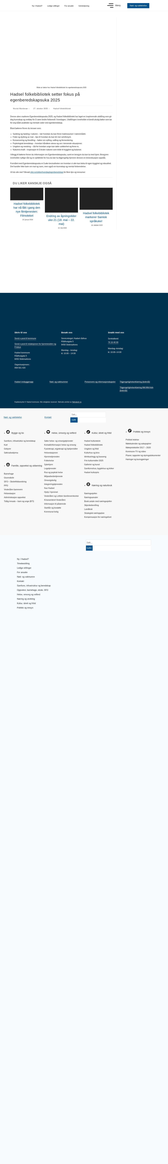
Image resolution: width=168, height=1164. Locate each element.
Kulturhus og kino (91, 453)
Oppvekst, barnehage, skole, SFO (32, 590)
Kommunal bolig (51, 512)
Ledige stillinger (53, 6)
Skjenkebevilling (91, 505)
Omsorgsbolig (50, 480)
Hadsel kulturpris (91, 472)
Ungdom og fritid (91, 449)
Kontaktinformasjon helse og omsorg (60, 445)
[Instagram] (16, 528)
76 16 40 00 (113, 342)
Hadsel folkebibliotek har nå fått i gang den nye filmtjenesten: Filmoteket (26, 209)
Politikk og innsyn (25, 608)
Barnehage (9, 474)
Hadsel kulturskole (92, 441)
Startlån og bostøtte (52, 508)
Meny (118, 5)
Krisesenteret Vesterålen (55, 500)
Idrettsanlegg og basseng (95, 457)
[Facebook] (8, 528)
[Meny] (110, 5)
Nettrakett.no (76, 402)
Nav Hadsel (49, 488)
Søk (74, 420)
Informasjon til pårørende (55, 504)
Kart (6, 445)
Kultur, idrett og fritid (26, 603)
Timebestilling (23, 563)
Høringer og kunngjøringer (137, 459)
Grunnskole (9, 478)
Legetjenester (50, 468)
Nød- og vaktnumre (26, 577)
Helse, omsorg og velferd (28, 594)
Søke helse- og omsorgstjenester (58, 441)
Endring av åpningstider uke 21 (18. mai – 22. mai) (61, 219)
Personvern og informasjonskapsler (100, 382)
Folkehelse (49, 461)
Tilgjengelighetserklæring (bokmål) (135, 382)
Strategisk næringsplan (94, 513)
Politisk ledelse (132, 440)
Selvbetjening (83, 6)
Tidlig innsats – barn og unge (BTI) (19, 501)
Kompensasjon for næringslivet (97, 517)
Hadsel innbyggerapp (24, 382)
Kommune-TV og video (136, 451)
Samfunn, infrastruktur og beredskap (19, 441)
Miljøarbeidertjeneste (53, 476)
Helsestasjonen (51, 453)
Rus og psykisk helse (53, 472)
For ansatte (69, 6)
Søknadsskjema (11, 453)
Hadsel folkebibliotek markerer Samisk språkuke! (96, 217)
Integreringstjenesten (53, 484)
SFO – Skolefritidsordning (15, 482)
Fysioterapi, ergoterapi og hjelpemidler (61, 449)
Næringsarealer (91, 497)
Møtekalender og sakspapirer (138, 444)
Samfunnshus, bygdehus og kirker (99, 468)
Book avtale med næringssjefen (98, 501)
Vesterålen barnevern (13, 489)
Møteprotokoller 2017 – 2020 (138, 448)
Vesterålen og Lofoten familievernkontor (61, 496)
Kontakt (48, 417)
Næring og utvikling (26, 599)
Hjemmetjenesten (52, 457)
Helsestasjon (9, 493)
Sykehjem (48, 464)
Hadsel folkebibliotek (62, 109)
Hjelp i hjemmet (51, 492)
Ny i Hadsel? (37, 6)
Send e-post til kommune (25, 338)
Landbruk (88, 509)
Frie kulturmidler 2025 (93, 461)
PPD (6, 486)
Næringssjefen (90, 493)
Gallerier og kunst (92, 464)
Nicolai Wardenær (20, 109)
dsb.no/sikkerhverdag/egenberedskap (46, 172)
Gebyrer (7, 449)
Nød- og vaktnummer (59, 382)
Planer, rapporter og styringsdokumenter (143, 455)
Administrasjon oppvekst (14, 497)
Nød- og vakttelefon (13, 417)
